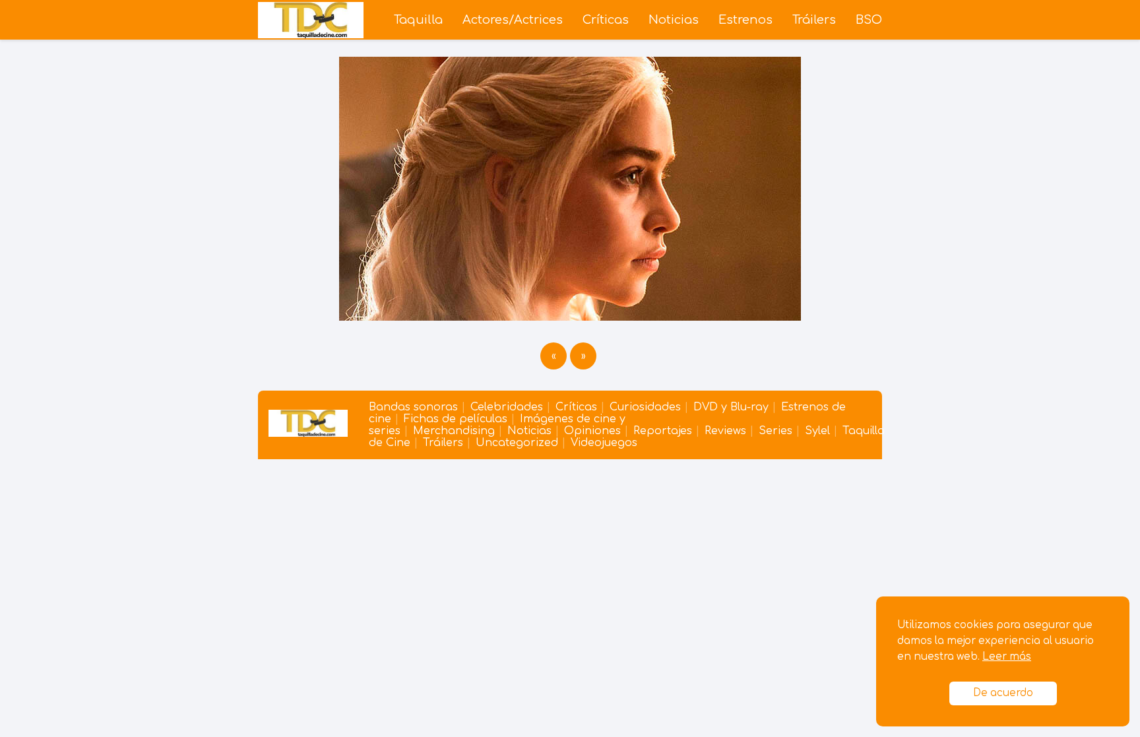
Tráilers (814, 19)
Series (775, 431)
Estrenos (745, 19)
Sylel (817, 431)
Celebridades (506, 407)
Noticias (674, 19)
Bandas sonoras (413, 407)
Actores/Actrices (512, 19)
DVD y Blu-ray (731, 407)
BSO (869, 19)
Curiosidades (645, 407)
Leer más (1006, 656)
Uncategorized (517, 443)
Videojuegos (604, 443)
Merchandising (454, 431)
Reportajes (662, 431)
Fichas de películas (455, 419)
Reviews (725, 431)
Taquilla (418, 19)
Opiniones (592, 431)
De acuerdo (1003, 693)
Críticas (606, 19)
